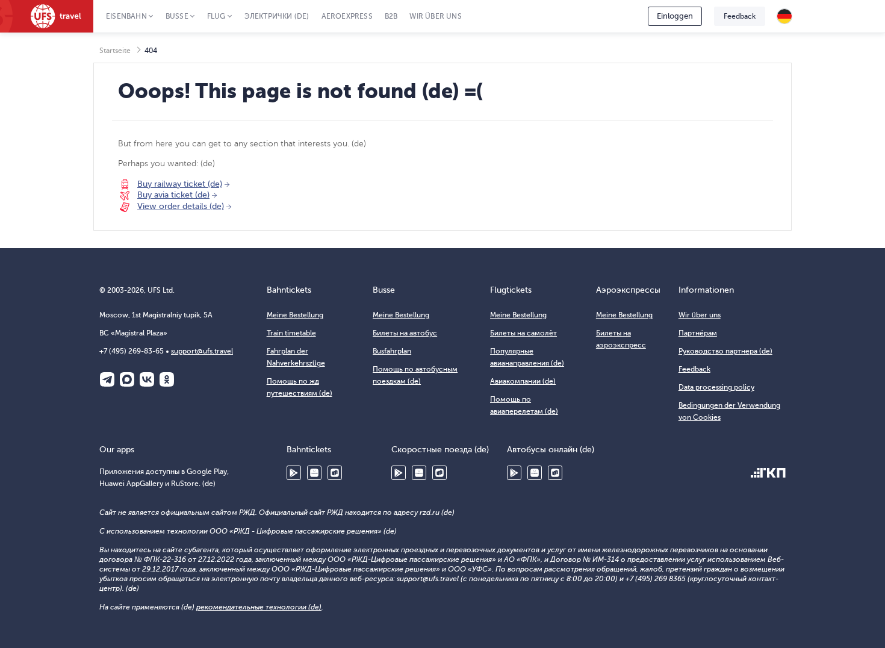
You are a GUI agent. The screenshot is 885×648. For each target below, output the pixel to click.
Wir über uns (435, 16)
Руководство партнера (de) (725, 351)
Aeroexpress (347, 16)
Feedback (740, 16)
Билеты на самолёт (523, 333)
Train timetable (291, 333)
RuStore (335, 473)
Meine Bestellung (295, 315)
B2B (391, 16)
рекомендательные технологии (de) (258, 607)
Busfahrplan (392, 351)
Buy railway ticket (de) (179, 183)
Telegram (107, 379)
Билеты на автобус (405, 333)
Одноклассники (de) (167, 379)
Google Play (294, 473)
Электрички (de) (276, 16)
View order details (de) (180, 206)
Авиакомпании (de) (523, 381)
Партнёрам (697, 333)
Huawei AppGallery (314, 473)
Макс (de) (127, 379)
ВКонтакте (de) (147, 379)
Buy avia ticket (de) (173, 194)
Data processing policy (716, 387)
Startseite (115, 50)
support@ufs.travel (202, 351)
